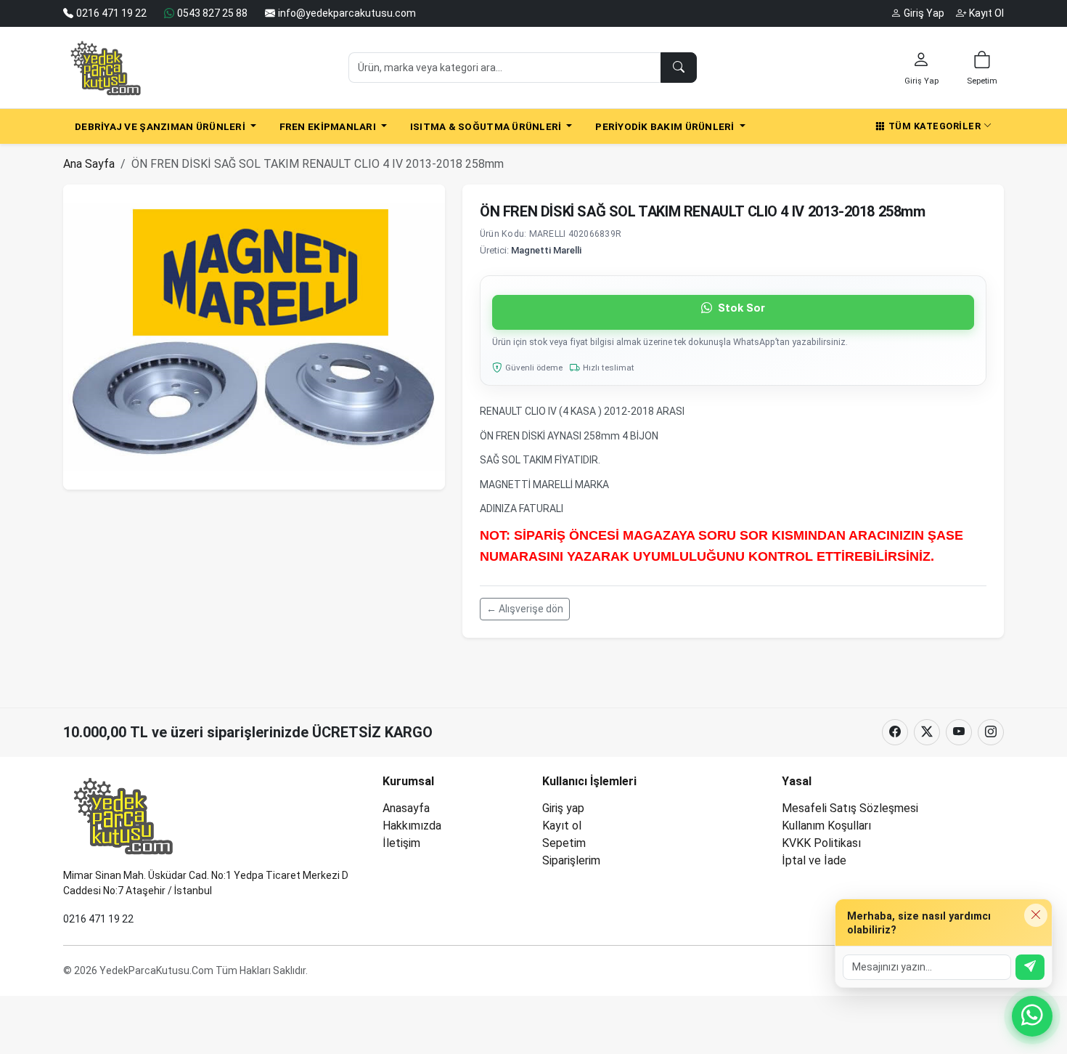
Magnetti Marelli (546, 250)
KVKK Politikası (821, 843)
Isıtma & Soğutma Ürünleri (487, 126)
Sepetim (564, 843)
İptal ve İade (814, 860)
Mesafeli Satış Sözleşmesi (850, 808)
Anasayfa (406, 808)
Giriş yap (563, 808)
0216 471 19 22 (98, 919)
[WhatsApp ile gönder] (1029, 967)
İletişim (401, 843)
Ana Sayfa (89, 164)
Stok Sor (740, 308)
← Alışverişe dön (524, 609)
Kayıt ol (561, 825)
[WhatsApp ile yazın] (1032, 1016)
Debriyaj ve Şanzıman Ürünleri (161, 126)
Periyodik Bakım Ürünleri (666, 126)
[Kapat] (1035, 915)
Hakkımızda (412, 825)
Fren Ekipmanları (329, 126)
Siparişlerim (571, 860)
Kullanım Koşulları (826, 825)
